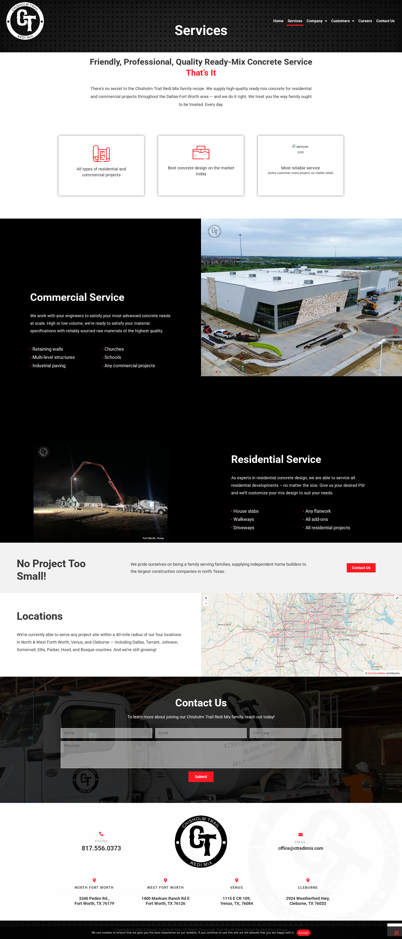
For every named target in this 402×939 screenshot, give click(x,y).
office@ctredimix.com (300, 848)
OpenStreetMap (376, 673)
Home (278, 21)
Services (295, 21)
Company (315, 21)
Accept (303, 932)
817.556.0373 (101, 848)
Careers (365, 21)
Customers (340, 21)
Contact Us (385, 21)
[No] (396, 933)
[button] (207, 330)
